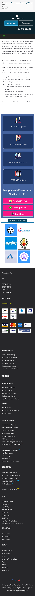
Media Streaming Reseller (9, 366)
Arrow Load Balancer (8, 453)
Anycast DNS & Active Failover (10, 461)
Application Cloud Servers (9, 481)
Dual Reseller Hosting (8, 363)
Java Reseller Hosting (8, 360)
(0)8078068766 (6, 293)
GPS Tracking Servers (8, 439)
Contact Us (5, 568)
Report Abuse (5, 570)
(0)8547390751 (6, 290)
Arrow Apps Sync (6, 456)
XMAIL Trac (5, 518)
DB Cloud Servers (7, 484)
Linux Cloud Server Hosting (9, 473)
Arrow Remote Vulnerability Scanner (12, 524)
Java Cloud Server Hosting (9, 478)
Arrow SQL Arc (6, 515)
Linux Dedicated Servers (9, 425)
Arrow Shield (5, 512)
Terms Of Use (6, 539)
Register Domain (6, 408)
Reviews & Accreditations (9, 559)
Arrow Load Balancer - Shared (10, 399)
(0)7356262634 (6, 284)
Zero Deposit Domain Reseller (10, 369)
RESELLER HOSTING (7, 350)
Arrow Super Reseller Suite (9, 521)
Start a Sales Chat (7, 273)
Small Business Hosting (8, 388)
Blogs (3, 562)
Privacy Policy (6, 534)
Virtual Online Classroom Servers (11, 445)
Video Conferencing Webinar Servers (12, 442)
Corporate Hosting (7, 390)
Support (4, 565)
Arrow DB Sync (6, 459)
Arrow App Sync (6, 504)
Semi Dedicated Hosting (9, 393)
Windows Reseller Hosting (9, 358)
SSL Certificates (6, 413)
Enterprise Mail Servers (8, 433)
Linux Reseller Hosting (8, 355)
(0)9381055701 (6, 287)
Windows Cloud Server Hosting (11, 476)
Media (3, 556)
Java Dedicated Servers (8, 430)
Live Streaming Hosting (8, 396)
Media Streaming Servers (9, 436)
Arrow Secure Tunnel (8, 510)
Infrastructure (6, 553)
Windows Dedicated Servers (10, 428)
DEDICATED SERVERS (8, 421)
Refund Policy (5, 537)
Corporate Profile (7, 551)
